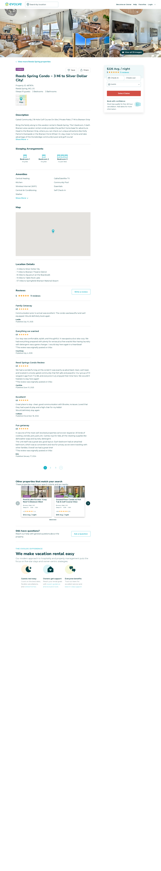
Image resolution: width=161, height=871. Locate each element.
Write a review (81, 292)
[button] (124, 84)
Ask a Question (81, 534)
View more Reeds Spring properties (34, 62)
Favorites (142, 4)
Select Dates (124, 93)
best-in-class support (73, 587)
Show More (21, 139)
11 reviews (124, 72)
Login (150, 4)
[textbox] (41, 4)
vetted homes (30, 587)
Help (135, 4)
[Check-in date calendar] (109, 78)
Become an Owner (123, 4)
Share (86, 70)
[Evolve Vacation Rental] (13, 5)
